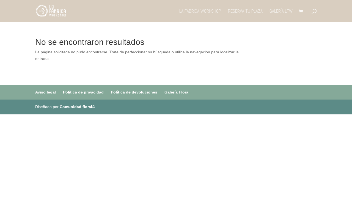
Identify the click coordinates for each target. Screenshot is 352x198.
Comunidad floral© (77, 107)
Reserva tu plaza (245, 11)
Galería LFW (281, 11)
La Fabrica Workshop (200, 11)
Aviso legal (45, 92)
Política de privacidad (83, 92)
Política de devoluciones (134, 92)
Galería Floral (176, 92)
